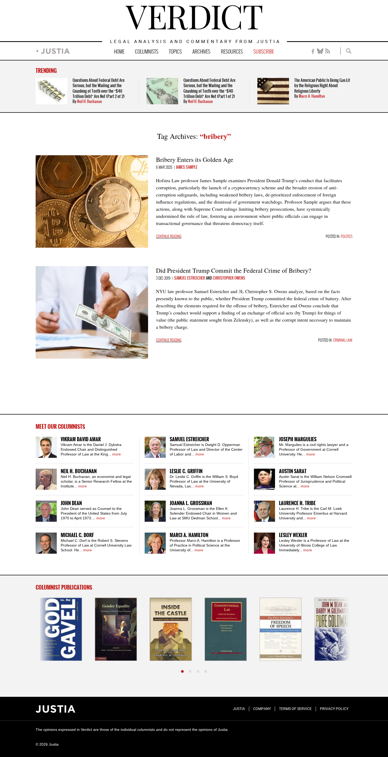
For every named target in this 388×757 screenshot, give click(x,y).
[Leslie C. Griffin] (155, 479)
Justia (55, 51)
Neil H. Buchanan (89, 102)
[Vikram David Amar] (46, 447)
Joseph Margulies (297, 439)
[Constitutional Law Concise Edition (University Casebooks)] (221, 629)
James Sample (186, 167)
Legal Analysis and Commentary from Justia (195, 42)
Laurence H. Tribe (297, 503)
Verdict (194, 17)
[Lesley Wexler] (264, 543)
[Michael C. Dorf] (46, 543)
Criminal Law (342, 340)
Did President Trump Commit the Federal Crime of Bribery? (233, 270)
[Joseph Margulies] (264, 447)
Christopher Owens (229, 278)
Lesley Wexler (293, 535)
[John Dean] (46, 511)
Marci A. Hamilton (312, 96)
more (116, 454)
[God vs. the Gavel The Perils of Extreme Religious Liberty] (57, 629)
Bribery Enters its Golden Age (194, 159)
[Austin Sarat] (264, 479)
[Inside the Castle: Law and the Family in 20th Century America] (166, 629)
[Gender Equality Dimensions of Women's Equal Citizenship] (112, 629)
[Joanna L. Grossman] (155, 511)
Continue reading (168, 237)
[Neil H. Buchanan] (46, 479)
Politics (346, 237)
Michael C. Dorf (77, 535)
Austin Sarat (292, 471)
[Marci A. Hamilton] (155, 543)
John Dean (71, 503)
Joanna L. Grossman (191, 503)
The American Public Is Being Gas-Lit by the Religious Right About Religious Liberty (322, 85)
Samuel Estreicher (189, 278)
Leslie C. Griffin (186, 471)
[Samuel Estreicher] (155, 447)
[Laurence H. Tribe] (264, 511)
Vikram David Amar (81, 439)
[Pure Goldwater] (331, 629)
